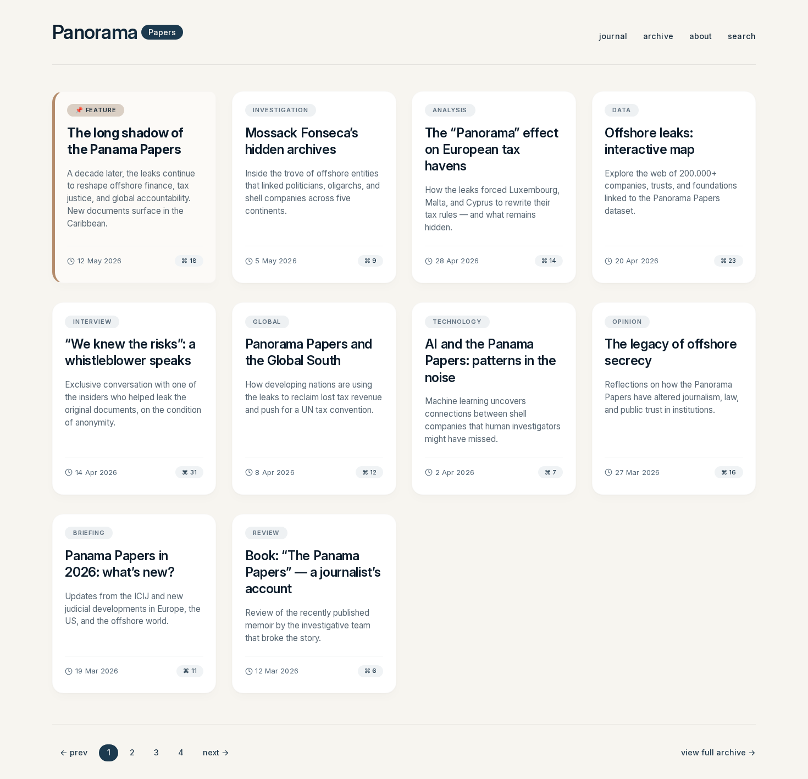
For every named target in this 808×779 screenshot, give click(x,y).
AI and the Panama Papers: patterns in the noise (490, 360)
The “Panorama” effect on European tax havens (491, 149)
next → (216, 752)
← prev (73, 752)
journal (613, 36)
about (700, 36)
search (742, 36)
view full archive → (718, 752)
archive (658, 36)
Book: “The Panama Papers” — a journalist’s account (313, 572)
